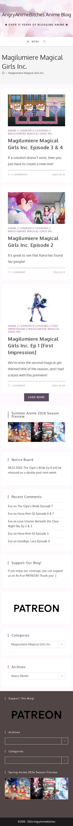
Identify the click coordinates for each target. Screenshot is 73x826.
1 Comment (18, 272)
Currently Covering (34, 130)
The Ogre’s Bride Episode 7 (35, 506)
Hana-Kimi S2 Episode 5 (33, 533)
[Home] (3, 73)
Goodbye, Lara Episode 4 (33, 541)
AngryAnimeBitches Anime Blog (36, 14)
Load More (36, 397)
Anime (12, 130)
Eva (10, 506)
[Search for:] (43, 41)
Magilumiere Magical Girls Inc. (26, 73)
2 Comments (19, 174)
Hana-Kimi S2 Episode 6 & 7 (35, 513)
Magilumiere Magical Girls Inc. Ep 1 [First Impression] (33, 345)
